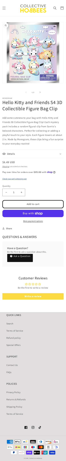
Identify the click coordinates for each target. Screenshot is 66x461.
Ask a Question (21, 256)
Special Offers (13, 345)
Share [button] (9, 228)
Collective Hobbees (35, 458)
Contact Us (12, 365)
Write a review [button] (33, 296)
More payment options (33, 221)
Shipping (5, 166)
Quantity (6, 186)
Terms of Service (14, 330)
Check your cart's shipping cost (14, 179)
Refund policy (13, 337)
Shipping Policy (14, 406)
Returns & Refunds (16, 399)
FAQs (8, 372)
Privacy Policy (13, 392)
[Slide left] (25, 92)
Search (9, 323)
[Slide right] (40, 92)
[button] (4, 8)
